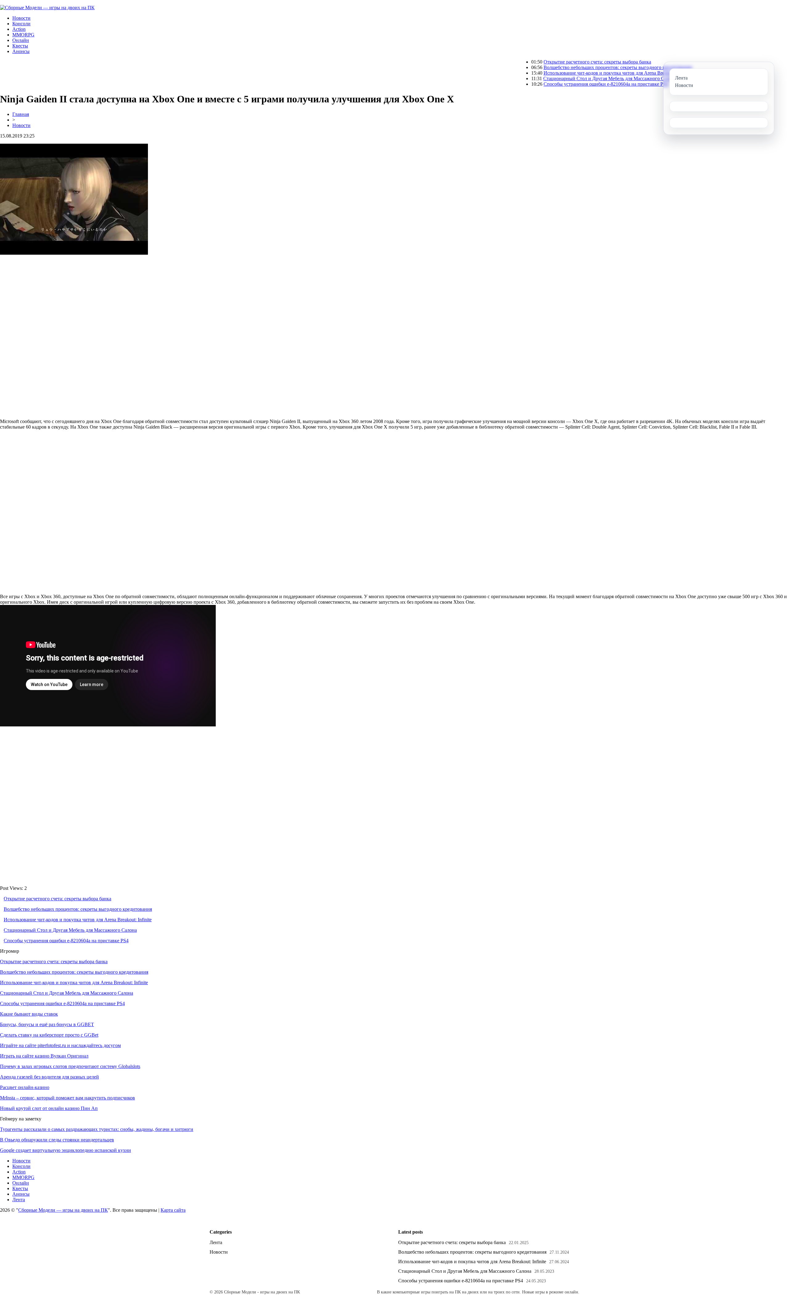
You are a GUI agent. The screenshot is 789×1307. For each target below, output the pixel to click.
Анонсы (21, 51)
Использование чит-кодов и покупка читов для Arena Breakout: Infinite (573, 73)
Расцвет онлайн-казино (24, 1087)
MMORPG (23, 34)
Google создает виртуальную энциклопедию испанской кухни (65, 1150)
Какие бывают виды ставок (29, 1014)
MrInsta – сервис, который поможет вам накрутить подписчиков (67, 1097)
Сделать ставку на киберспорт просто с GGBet (49, 1035)
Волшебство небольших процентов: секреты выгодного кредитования (573, 67)
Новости (21, 18)
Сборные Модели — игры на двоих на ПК (63, 1210)
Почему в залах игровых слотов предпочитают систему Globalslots (70, 1066)
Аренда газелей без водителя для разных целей (49, 1076)
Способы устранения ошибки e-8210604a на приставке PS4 (561, 84)
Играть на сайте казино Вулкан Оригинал (44, 1055)
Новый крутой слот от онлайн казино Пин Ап (49, 1108)
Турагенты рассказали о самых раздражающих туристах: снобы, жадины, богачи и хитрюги (96, 1129)
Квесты (20, 45)
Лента (18, 1199)
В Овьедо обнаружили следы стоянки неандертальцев (57, 1139)
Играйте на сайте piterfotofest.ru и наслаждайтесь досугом (60, 1045)
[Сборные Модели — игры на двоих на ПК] (47, 7)
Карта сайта (173, 1210)
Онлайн (20, 40)
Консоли (21, 23)
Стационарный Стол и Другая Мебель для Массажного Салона (565, 78)
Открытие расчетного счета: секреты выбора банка (553, 61)
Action (19, 29)
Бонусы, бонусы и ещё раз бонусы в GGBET (47, 1024)
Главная (20, 114)
